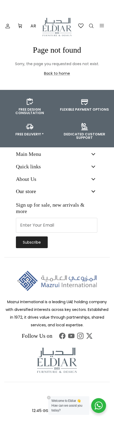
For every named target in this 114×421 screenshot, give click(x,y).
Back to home (57, 73)
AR (33, 26)
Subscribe (32, 242)
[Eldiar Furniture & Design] (57, 27)
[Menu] (102, 25)
